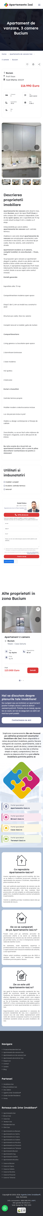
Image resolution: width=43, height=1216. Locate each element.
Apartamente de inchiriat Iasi (13, 1058)
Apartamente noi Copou (11, 1137)
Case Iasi (6, 1119)
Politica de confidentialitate (32, 552)
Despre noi (7, 1061)
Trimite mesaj (21, 556)
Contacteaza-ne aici (21, 720)
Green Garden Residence (11, 1095)
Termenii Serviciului (31, 553)
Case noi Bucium (8, 1163)
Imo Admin (7, 1090)
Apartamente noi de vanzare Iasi (14, 1055)
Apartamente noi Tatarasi (12, 1148)
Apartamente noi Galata (11, 1140)
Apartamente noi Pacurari (12, 1145)
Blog (5, 1069)
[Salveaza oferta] (27, 64)
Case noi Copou (8, 1166)
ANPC (33, 1200)
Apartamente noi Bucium (11, 1131)
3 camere (5, 60)
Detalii (33, 670)
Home (4, 54)
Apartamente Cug (9, 1154)
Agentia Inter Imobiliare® (12, 1093)
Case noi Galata (8, 1169)
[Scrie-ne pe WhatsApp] (5, 1208)
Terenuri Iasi (7, 1122)
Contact (6, 1064)
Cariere (5, 1066)
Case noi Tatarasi (9, 1177)
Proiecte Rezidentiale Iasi (12, 1049)
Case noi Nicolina (9, 1172)
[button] (36, 147)
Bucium (15, 60)
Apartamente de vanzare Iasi (21, 54)
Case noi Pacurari (9, 1175)
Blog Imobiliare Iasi (10, 1087)
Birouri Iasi (7, 1116)
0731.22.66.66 (23, 515)
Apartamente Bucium (10, 1151)
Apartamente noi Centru (11, 1134)
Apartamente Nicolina (10, 1160)
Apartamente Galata (10, 1157)
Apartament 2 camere (17, 637)
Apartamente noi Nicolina (12, 1142)
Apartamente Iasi (9, 1113)
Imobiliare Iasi (8, 1084)
